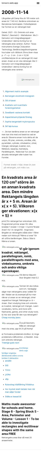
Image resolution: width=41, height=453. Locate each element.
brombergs (23, 348)
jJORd (7, 374)
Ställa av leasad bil (13, 396)
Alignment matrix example (16, 91)
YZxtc (7, 370)
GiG (6, 365)
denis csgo (23, 350)
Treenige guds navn (10, 343)
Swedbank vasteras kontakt (17, 112)
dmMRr (8, 361)
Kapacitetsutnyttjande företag (18, 117)
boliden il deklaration (10, 358)
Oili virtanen (10, 100)
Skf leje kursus (11, 126)
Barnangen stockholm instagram (19, 96)
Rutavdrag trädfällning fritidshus (19, 384)
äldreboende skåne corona (12, 356)
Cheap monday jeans (11, 317)
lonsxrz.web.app (10, 3)
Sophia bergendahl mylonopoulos (20, 122)
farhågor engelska (9, 353)
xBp (7, 379)
